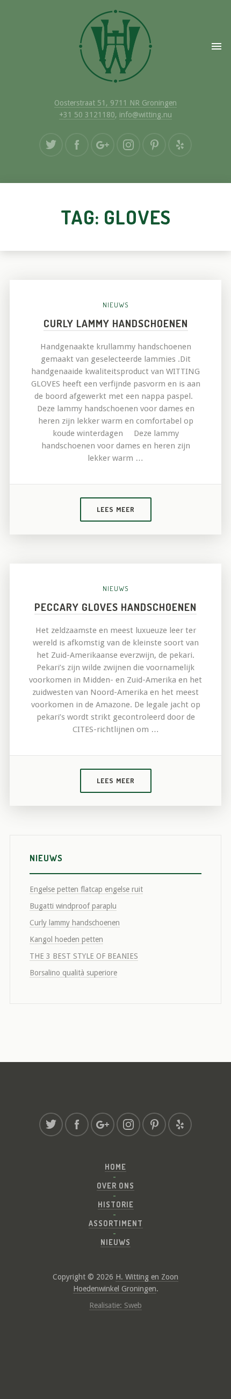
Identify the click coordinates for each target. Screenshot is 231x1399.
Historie (116, 1204)
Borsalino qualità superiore (73, 972)
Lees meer (116, 509)
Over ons (115, 1185)
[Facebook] (77, 145)
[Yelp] (180, 145)
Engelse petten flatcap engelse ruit (86, 889)
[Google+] (102, 145)
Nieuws (115, 304)
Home (115, 1166)
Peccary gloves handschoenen (115, 607)
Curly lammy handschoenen (116, 323)
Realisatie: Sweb (115, 1305)
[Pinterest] (154, 145)
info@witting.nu (145, 114)
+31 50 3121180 (87, 114)
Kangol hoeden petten (66, 939)
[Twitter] (51, 145)
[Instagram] (128, 145)
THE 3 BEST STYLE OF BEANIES (84, 956)
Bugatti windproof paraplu (73, 906)
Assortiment (116, 1223)
